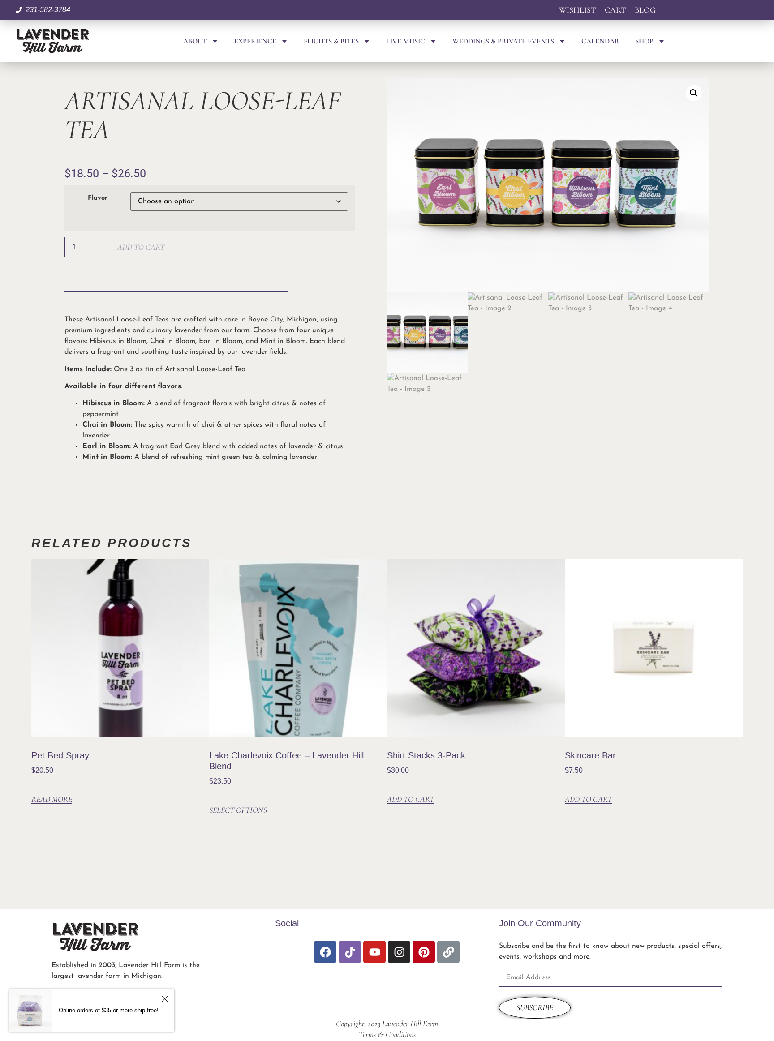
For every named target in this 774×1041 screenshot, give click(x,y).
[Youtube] (374, 952)
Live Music (405, 41)
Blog (645, 10)
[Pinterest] (424, 952)
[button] (694, 93)
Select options (238, 810)
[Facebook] (325, 952)
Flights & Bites (331, 41)
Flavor (98, 198)
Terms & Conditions (387, 1034)
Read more (51, 799)
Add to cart (140, 247)
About (195, 41)
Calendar (600, 41)
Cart (615, 10)
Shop (644, 41)
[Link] (448, 952)
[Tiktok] (350, 952)
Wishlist (577, 10)
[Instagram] (399, 952)
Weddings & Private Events (503, 41)
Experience (255, 41)
